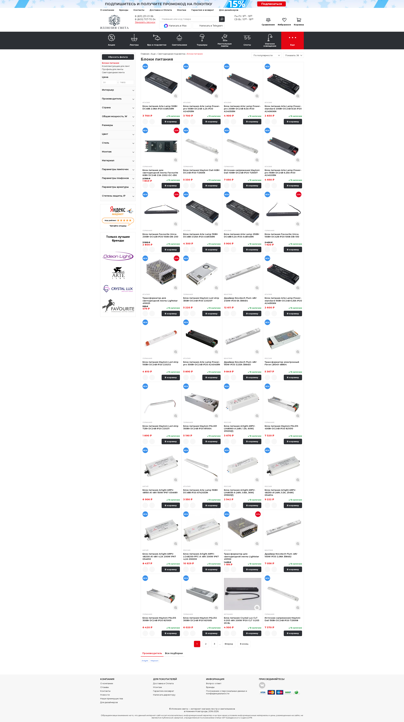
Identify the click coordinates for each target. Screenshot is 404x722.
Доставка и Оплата (161, 10)
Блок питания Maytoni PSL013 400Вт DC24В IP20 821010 (281, 427)
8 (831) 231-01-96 (144, 16)
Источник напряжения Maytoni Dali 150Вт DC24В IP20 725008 (282, 619)
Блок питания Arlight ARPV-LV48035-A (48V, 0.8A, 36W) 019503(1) (239, 492)
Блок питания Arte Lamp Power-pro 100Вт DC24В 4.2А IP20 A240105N (201, 109)
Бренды (123, 10)
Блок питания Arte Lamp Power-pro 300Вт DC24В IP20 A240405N (201, 363)
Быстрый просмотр (175, 96)
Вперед (229, 644)
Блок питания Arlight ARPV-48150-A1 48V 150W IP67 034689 (160, 491)
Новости (105, 694)
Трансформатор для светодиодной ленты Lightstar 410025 (160, 300)
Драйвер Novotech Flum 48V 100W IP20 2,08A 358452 (281, 555)
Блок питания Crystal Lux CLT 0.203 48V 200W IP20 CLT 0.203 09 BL (241, 620)
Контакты (139, 10)
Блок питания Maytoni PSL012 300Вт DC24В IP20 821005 (200, 619)
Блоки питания (110, 63)
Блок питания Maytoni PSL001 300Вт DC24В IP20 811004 (200, 427)
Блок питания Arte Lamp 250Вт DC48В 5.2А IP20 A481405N (241, 235)
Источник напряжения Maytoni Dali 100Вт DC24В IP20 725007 (242, 171)
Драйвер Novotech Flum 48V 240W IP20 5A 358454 (240, 299)
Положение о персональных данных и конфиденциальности (226, 692)
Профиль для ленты (112, 69)
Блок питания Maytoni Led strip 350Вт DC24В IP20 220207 (201, 299)
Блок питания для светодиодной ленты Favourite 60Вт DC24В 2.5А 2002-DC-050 (160, 173)
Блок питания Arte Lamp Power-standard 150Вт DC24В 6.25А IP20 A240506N (283, 300)
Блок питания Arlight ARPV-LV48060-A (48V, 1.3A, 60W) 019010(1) (239, 428)
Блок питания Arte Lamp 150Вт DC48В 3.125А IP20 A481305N (200, 235)
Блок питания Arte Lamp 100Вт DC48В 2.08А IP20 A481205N (160, 107)
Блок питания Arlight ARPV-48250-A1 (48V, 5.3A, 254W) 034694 (280, 492)
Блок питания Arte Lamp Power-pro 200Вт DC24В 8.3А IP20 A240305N (242, 109)
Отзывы (104, 687)
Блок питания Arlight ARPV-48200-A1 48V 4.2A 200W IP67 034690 (159, 556)
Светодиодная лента (113, 72)
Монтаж (181, 10)
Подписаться (271, 4)
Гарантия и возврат (202, 10)
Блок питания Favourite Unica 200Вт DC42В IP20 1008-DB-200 (160, 235)
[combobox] (266, 55)
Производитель (152, 653)
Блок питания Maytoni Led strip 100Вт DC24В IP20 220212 (160, 363)
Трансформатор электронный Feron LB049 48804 (282, 363)
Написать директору (164, 694)
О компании (107, 10)
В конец (244, 644)
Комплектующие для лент (116, 66)
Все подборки (174, 653)
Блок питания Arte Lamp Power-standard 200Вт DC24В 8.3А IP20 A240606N (283, 109)
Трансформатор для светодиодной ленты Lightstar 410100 (241, 556)
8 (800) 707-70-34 (145, 19)
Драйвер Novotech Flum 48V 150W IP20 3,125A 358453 (240, 363)
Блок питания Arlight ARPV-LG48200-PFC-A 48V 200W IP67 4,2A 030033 (201, 556)
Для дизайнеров (228, 10)
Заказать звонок (145, 22)
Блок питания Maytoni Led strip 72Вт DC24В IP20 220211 (160, 427)
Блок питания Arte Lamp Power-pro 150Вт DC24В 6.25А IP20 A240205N (283, 173)
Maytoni (154, 660)
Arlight (145, 660)
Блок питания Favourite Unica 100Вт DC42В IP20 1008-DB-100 (282, 235)
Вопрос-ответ (213, 683)
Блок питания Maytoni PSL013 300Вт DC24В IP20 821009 (159, 619)
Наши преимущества (111, 698)
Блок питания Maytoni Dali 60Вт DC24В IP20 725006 (201, 171)
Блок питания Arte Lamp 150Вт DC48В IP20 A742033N (200, 491)
